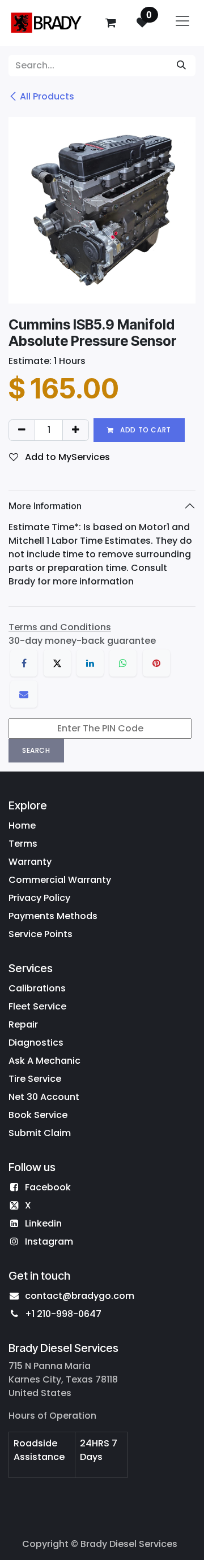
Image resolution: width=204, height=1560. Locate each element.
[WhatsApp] (123, 663)
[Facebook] (23, 663)
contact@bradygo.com (79, 1295)
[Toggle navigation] (182, 22)
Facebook (48, 1187)
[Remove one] (21, 430)
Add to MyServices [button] (66, 456)
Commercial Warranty (59, 879)
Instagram (49, 1241)
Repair (23, 1024)
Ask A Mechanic (44, 1060)
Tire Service (34, 1078)
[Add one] (75, 430)
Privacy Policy (39, 897)
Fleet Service (37, 1006)
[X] (57, 663)
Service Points (40, 934)
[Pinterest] (156, 663)
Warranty (30, 861)
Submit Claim (39, 1132)
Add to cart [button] (144, 430)
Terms (22, 843)
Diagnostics (35, 1042)
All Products (47, 96)
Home (22, 825)
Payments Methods (52, 915)
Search (36, 750)
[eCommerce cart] (110, 22)
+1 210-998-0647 (63, 1313)
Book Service (37, 1114)
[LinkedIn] (90, 663)
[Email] (23, 694)
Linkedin (43, 1223)
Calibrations (37, 988)
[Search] (181, 65)
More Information (45, 506)
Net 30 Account (43, 1096)
